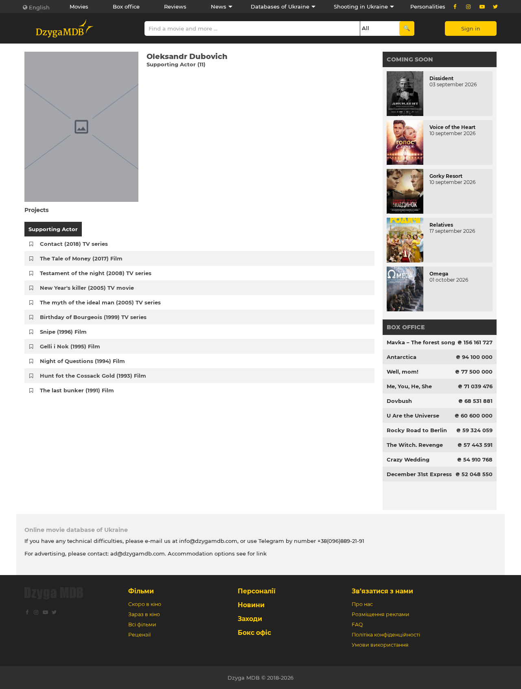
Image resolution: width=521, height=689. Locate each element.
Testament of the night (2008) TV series (95, 273)
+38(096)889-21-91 (340, 541)
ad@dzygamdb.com (137, 553)
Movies (79, 6)
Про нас (362, 604)
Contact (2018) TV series (74, 244)
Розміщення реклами (380, 614)
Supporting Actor (53, 229)
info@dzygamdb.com (207, 541)
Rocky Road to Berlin (417, 430)
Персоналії (257, 591)
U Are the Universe (413, 415)
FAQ (357, 624)
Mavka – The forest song (421, 342)
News (218, 6)
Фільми (141, 591)
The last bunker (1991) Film (77, 390)
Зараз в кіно (144, 614)
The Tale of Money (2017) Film (81, 258)
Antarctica (401, 357)
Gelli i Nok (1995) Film (70, 346)
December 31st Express (419, 474)
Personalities (427, 6)
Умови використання (380, 645)
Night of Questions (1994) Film (82, 361)
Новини (251, 605)
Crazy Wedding (408, 459)
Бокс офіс (254, 633)
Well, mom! (402, 371)
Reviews (175, 6)
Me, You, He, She (409, 386)
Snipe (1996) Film (63, 331)
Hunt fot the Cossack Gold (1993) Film (93, 375)
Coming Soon (410, 59)
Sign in (470, 28)
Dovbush (399, 401)
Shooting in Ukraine (361, 6)
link (261, 553)
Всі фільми (142, 624)
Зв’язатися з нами (382, 591)
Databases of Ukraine (280, 6)
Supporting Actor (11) (176, 64)
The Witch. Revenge (415, 445)
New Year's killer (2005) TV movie (87, 287)
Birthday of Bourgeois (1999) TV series (93, 317)
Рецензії (139, 635)
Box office (126, 6)
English (39, 7)
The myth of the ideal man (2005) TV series (100, 302)
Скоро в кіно (144, 604)
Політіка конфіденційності (386, 635)
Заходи (250, 619)
